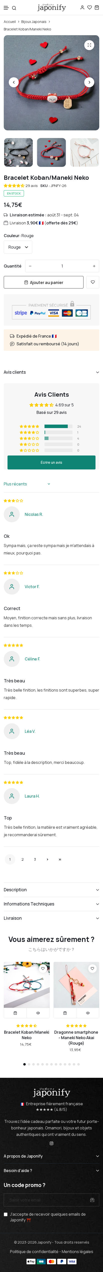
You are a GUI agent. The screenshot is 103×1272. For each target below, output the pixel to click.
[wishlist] (89, 7)
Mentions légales (77, 1251)
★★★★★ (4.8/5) (51, 1109)
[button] (6, 8)
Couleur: (19, 235)
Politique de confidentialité (34, 1251)
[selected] (65, 1013)
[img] (13, 500)
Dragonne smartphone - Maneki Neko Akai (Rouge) (76, 1037)
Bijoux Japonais (33, 21)
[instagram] (51, 1143)
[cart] (96, 7)
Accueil (10, 21)
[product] (89, 45)
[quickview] (38, 1013)
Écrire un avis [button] (51, 462)
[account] (82, 7)
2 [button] (23, 859)
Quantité (13, 266)
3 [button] (35, 859)
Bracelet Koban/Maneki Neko (26, 1034)
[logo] (51, 7)
